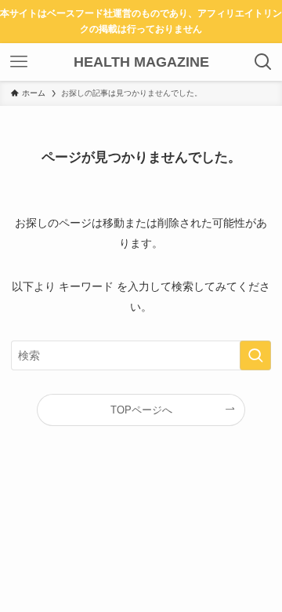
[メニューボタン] (19, 62)
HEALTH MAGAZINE (141, 62)
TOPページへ (141, 410)
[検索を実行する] (255, 356)
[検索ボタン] (263, 62)
